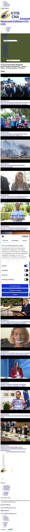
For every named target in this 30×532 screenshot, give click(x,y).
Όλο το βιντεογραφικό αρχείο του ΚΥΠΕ (15, 451)
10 (4, 466)
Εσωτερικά (6, 50)
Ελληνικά (8, 27)
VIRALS (5, 494)
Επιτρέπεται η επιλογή (15, 290)
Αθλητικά (5, 53)
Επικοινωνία (6, 5)
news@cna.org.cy (12, 513)
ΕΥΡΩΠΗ (5, 492)
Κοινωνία (5, 48)
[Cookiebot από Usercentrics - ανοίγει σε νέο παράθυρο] (22, 236)
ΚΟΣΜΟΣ (5, 493)
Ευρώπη (5, 51)
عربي (7, 31)
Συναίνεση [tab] (5, 240)
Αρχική (5, 43)
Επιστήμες (5, 56)
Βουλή (5, 47)
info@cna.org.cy (12, 507)
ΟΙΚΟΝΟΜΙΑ (6, 487)
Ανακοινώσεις (6, 4)
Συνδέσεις (5, 518)
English (8, 28)
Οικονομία (5, 46)
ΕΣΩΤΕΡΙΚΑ (6, 489)
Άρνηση (15, 294)
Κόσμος (5, 52)
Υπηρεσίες (6, 3)
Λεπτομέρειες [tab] (15, 240)
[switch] (26, 270)
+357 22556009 (4, 507)
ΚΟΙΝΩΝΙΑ (6, 488)
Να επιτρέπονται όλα (15, 286)
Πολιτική (5, 44)
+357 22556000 (4, 513)
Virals (4, 55)
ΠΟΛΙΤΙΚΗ (6, 485)
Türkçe (8, 30)
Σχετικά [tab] (25, 240)
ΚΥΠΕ (5, 1)
